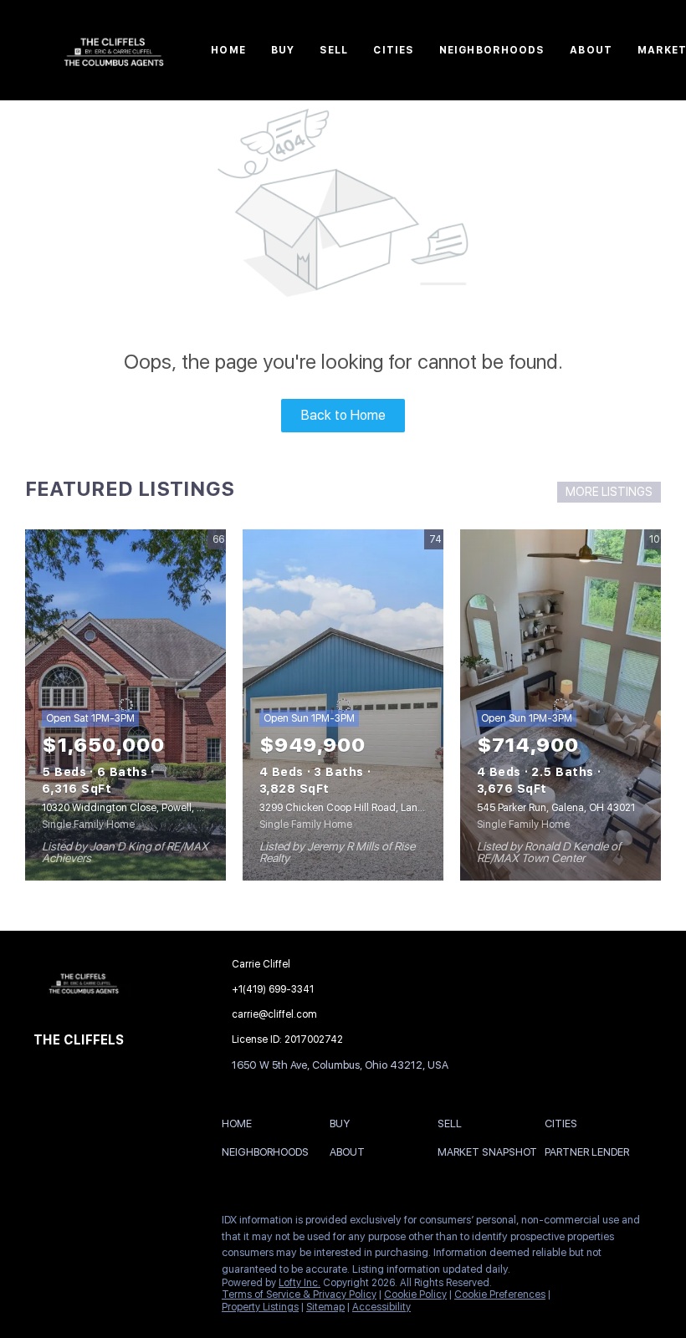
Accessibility (381, 1307)
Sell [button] (334, 50)
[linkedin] (79, 1224)
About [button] (591, 50)
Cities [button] (393, 50)
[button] (241, 1127)
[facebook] (46, 1224)
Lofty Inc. (299, 1283)
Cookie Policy (415, 1294)
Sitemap (325, 1307)
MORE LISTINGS (609, 491)
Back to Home (343, 415)
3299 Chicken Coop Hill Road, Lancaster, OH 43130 (378, 808)
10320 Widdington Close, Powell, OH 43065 (143, 808)
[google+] (146, 1224)
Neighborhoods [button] (492, 50)
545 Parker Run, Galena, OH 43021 (556, 808)
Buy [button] (282, 50)
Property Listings (260, 1307)
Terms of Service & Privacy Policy (299, 1294)
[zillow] (112, 1224)
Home (228, 50)
